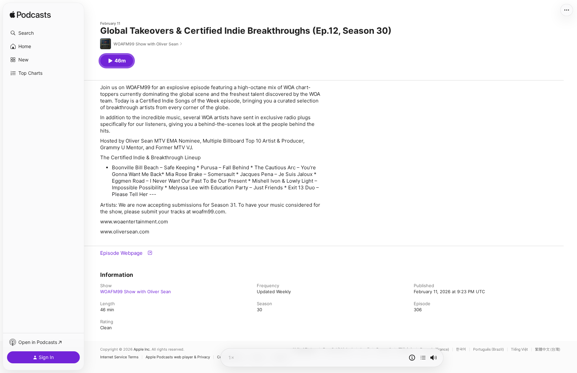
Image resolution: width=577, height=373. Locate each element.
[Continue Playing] (423, 357)
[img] (30, 15)
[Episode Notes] (412, 357)
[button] (43, 33)
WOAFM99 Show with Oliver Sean (135, 291)
